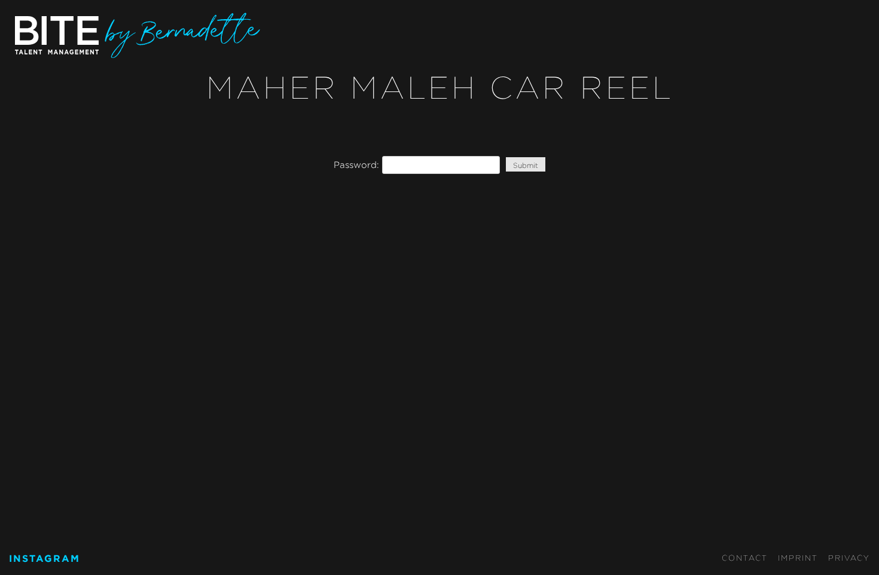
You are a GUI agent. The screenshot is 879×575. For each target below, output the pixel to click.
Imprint (798, 557)
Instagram (44, 558)
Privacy (849, 557)
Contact (745, 557)
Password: (358, 164)
